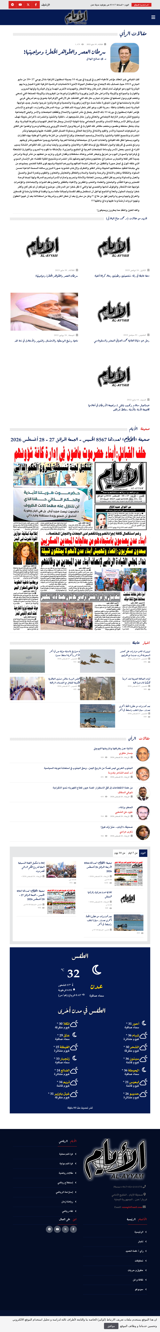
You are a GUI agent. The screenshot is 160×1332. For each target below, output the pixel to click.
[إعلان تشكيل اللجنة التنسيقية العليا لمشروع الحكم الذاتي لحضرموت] (61, 869)
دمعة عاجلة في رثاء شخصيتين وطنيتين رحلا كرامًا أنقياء (121, 276)
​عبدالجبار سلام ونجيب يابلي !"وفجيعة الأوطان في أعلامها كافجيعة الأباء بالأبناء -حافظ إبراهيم (118, 407)
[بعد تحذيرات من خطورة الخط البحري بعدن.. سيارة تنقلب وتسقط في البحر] (97, 716)
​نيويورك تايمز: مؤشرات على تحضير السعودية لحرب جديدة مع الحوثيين (135, 653)
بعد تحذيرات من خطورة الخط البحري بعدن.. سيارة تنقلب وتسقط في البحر (134, 708)
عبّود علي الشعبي (124, 812)
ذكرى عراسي (126, 831)
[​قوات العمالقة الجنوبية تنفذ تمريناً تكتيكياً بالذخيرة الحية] (97, 688)
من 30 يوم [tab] (120, 853)
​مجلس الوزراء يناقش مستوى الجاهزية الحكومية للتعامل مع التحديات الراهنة (64, 680)
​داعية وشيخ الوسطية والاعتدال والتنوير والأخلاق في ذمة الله (46, 341)
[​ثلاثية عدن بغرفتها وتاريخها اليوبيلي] (129, 898)
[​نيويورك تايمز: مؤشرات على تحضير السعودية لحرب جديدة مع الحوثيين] (97, 661)
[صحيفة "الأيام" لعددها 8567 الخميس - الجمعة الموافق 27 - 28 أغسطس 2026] (80, 538)
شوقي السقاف (125, 792)
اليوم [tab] (143, 853)
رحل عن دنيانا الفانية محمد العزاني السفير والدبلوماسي (121, 340)
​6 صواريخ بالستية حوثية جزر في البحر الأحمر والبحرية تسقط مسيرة (65, 653)
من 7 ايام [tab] (132, 853)
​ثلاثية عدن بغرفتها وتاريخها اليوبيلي (100, 894)
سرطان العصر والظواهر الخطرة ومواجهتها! (65, 51)
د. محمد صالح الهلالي (96, 58)
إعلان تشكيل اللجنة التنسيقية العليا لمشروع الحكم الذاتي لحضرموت (31, 867)
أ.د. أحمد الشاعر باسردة (120, 772)
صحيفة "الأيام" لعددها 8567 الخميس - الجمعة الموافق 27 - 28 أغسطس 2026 (80, 439)
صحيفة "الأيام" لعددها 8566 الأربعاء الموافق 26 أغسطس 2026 (98, 867)
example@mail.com (132, 1207)
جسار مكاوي (126, 753)
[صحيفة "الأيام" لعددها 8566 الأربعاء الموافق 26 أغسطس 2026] (129, 873)
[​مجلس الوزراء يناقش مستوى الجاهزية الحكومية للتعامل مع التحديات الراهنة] (27, 688)
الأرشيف (45, 4)
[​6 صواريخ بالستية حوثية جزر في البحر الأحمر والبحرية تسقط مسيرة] (27, 661)
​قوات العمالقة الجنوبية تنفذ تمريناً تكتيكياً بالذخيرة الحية (136, 680)
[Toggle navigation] (153, 17)
